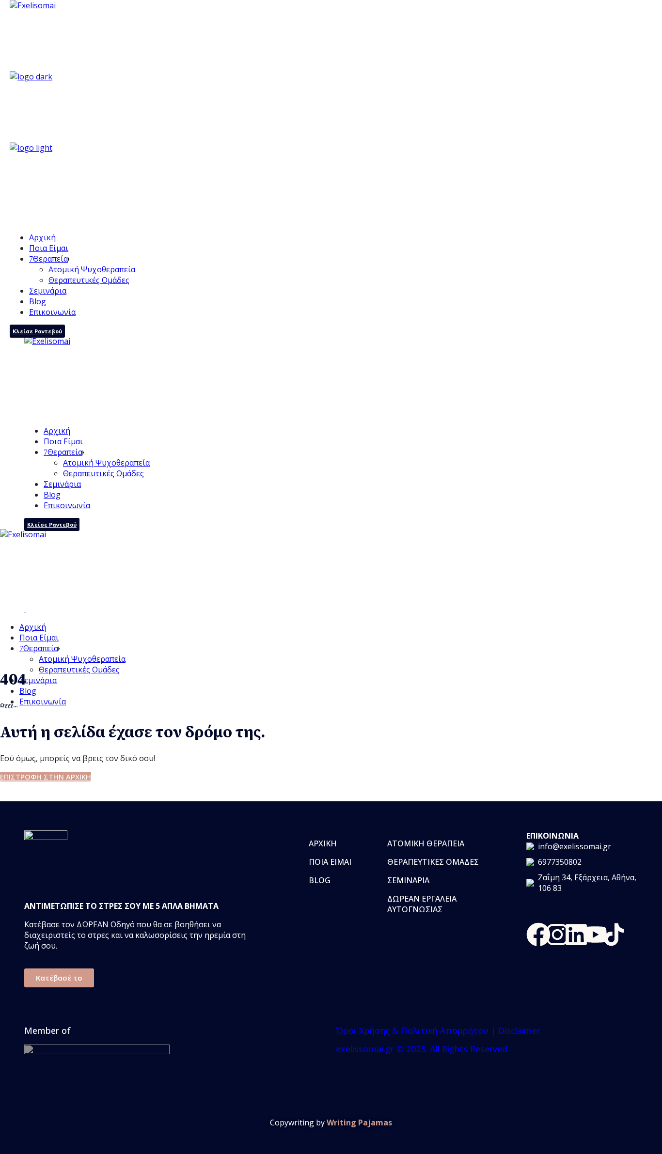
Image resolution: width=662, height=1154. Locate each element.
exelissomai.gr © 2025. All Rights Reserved (421, 1049)
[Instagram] (557, 934)
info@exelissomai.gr (574, 846)
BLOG (320, 880)
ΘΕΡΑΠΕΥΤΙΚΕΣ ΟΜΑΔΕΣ (433, 862)
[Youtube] (595, 934)
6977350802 (560, 862)
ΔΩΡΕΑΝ (404, 898)
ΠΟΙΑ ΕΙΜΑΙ (330, 862)
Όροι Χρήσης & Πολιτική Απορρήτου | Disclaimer (438, 1030)
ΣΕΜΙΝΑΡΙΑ (408, 880)
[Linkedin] (576, 934)
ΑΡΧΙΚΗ (323, 843)
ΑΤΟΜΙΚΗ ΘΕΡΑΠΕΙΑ (425, 843)
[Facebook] (538, 934)
